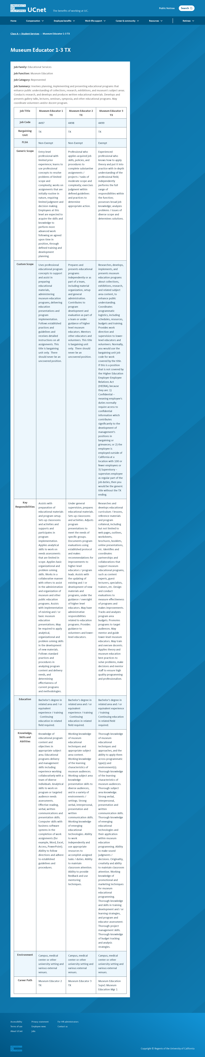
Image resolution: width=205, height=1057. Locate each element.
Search (185, 8)
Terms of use (16, 1026)
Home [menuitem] (13, 20)
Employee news (39, 1026)
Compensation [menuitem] (33, 20)
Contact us (63, 1026)
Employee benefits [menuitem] (62, 20)
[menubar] (102, 20)
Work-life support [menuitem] (93, 20)
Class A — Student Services (24, 33)
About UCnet (16, 1031)
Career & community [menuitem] (125, 20)
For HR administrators (68, 1022)
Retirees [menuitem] (187, 20)
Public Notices (167, 8)
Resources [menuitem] (154, 20)
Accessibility (16, 1022)
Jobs (33, 1031)
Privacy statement (40, 1022)
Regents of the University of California (175, 1048)
